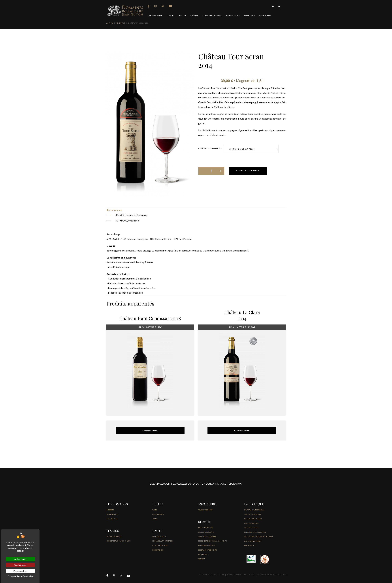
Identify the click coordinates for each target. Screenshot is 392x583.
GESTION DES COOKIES (206, 532)
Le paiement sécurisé (206, 545)
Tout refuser (20, 565)
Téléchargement (205, 510)
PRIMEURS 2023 (250, 545)
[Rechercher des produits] (279, 6)
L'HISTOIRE (110, 510)
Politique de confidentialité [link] (20, 576)
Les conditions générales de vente (212, 541)
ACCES (154, 519)
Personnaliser (20, 571)
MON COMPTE (203, 554)
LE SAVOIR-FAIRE (112, 514)
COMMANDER (150, 430)
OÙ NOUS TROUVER (212, 15)
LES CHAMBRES (158, 514)
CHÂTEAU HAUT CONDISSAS (254, 510)
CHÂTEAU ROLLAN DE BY (253, 519)
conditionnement (210, 148)
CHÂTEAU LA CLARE (251, 528)
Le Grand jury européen (162, 541)
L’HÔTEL (194, 15)
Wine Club (249, 15)
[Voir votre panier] (273, 6)
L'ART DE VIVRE (111, 519)
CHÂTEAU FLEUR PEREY (253, 541)
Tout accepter (20, 558)
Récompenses (157, 550)
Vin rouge (120, 23)
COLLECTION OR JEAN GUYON (255, 532)
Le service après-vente (207, 550)
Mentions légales (205, 528)
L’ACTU (182, 15)
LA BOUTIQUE (233, 15)
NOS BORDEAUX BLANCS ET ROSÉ (118, 541)
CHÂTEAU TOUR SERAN (252, 514)
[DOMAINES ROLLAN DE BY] (125, 10)
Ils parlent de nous (160, 545)
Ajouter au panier (248, 171)
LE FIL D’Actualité (159, 536)
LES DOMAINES (155, 15)
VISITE (154, 510)
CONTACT (201, 559)
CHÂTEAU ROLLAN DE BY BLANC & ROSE (258, 537)
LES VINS (171, 15)
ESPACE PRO (265, 15)
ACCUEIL (109, 23)
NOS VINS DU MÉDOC (114, 536)
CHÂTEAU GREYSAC (251, 523)
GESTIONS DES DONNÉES (207, 536)
